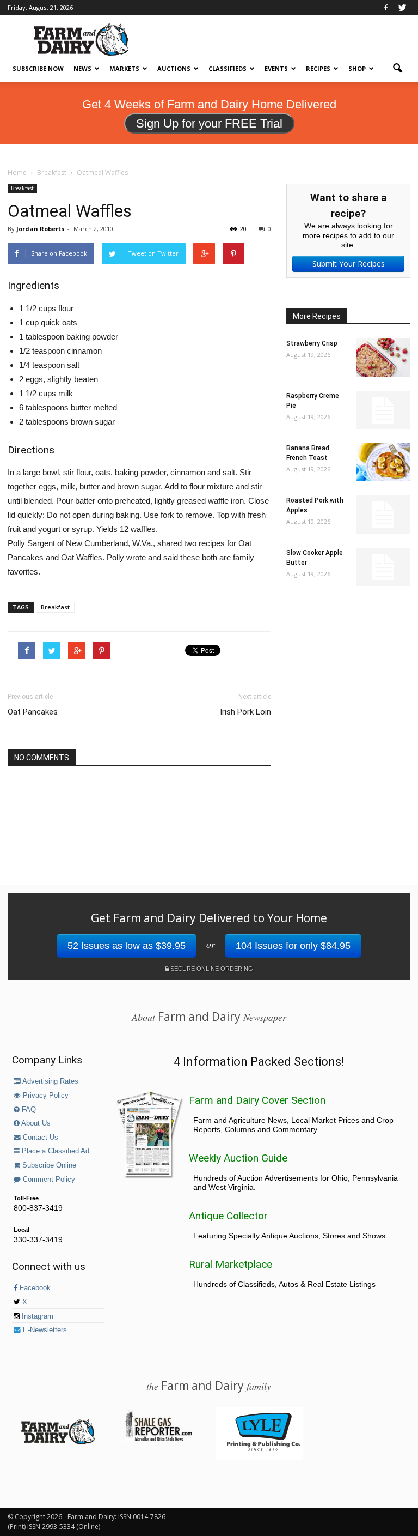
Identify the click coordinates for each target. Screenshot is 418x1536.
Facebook (34, 1288)
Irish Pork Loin (245, 712)
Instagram (36, 1316)
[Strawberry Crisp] (383, 357)
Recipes (318, 68)
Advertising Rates (49, 1081)
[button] (397, 69)
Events (276, 68)
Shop (357, 68)
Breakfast (22, 188)
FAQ (28, 1110)
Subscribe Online (48, 1165)
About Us (35, 1123)
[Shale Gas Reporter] (158, 1439)
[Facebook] (386, 7)
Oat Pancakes (33, 712)
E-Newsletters (44, 1330)
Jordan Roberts (40, 229)
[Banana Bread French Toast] (383, 462)
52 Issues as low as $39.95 (126, 945)
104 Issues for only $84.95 (293, 945)
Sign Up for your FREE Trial (209, 123)
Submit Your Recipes (348, 263)
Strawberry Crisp (311, 343)
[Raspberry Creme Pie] (383, 410)
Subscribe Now (38, 68)
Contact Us (39, 1137)
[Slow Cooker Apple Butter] (383, 567)
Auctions (173, 68)
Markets (124, 68)
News (82, 68)
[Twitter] (402, 7)
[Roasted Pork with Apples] (383, 514)
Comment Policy (48, 1179)
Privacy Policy (45, 1095)
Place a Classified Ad (54, 1151)
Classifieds (227, 68)
